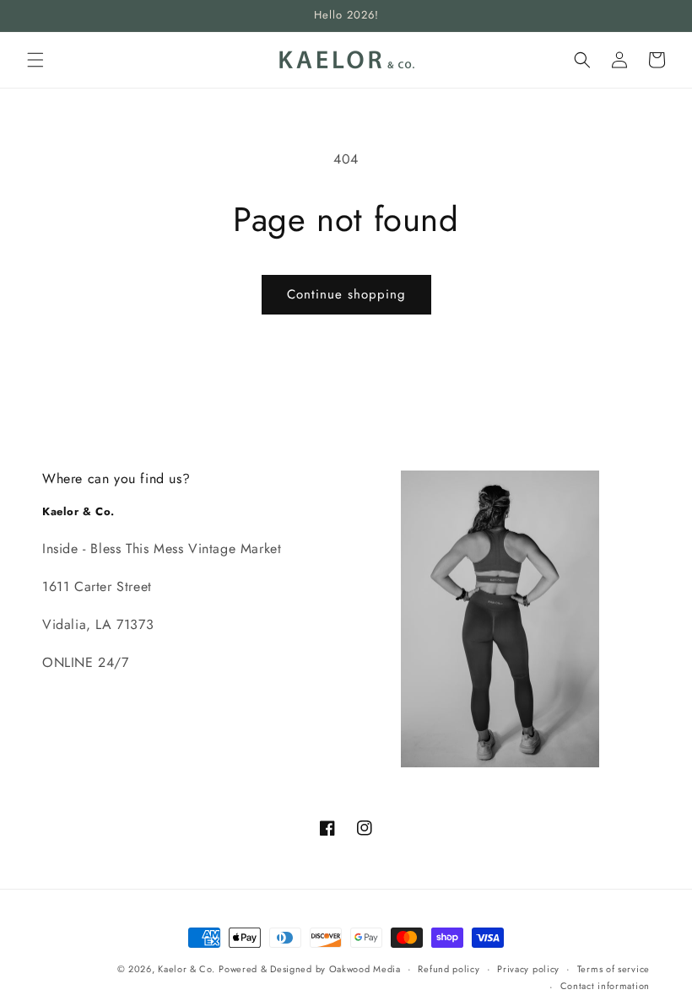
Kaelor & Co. (186, 969)
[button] (35, 59)
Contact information (605, 985)
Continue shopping (346, 294)
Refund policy (448, 969)
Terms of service (613, 969)
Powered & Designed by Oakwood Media (310, 969)
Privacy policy (528, 969)
